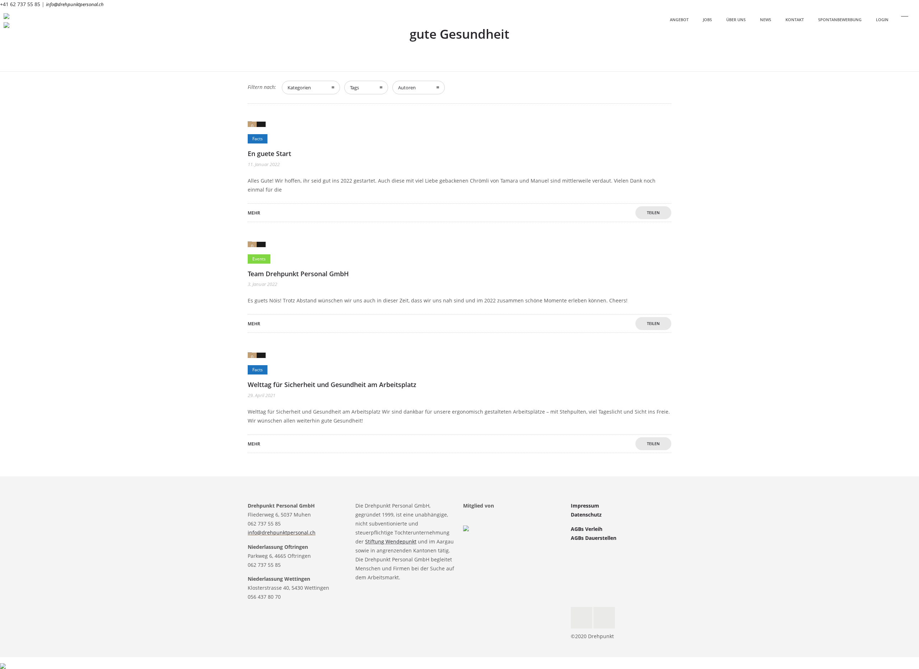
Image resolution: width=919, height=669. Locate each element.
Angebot (679, 19)
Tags (354, 87)
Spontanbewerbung (840, 19)
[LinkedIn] (604, 617)
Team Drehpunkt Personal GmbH (298, 273)
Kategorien (299, 87)
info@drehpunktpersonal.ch (75, 4)
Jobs (707, 19)
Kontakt (794, 19)
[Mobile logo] (3, 661)
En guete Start (269, 153)
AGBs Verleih (586, 529)
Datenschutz (586, 514)
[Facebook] (581, 617)
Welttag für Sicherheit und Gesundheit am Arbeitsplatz (332, 384)
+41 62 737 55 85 (20, 4)
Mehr (254, 213)
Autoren (407, 87)
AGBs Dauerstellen (593, 537)
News (765, 19)
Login (882, 19)
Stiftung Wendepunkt (390, 541)
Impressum (585, 505)
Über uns (736, 19)
